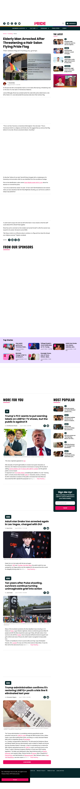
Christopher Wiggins (11, 697)
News (15, 33)
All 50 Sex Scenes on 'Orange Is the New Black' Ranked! (69, 447)
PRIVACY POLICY (41, 770)
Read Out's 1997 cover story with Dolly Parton (69, 70)
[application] (65, 80)
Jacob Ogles (10, 592)
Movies (66, 415)
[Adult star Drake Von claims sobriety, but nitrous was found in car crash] (58, 347)
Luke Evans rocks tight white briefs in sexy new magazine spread (69, 62)
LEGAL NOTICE (60, 770)
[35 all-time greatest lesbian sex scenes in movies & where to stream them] (58, 427)
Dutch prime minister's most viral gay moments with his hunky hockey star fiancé (70, 54)
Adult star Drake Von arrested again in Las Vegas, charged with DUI (27, 523)
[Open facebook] (4, 23)
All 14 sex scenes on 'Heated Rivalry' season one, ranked (70, 411)
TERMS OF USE (51, 770)
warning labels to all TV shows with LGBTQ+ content (23, 469)
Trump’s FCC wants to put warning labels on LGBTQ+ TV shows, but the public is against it (26, 418)
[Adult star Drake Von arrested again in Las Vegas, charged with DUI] (27, 545)
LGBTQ (27, 474)
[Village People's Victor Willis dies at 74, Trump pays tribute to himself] (33, 346)
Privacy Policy (5, 773)
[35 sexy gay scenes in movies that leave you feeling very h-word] (58, 454)
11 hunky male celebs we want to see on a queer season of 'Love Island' (69, 45)
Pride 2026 (55, 28)
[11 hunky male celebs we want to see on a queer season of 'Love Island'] (58, 42)
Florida (19, 635)
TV (65, 39)
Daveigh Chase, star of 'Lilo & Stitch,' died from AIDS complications (46, 356)
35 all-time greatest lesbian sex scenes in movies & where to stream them (70, 429)
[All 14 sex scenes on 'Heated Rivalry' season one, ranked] (58, 409)
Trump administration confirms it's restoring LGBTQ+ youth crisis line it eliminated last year (26, 690)
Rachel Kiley (12, 82)
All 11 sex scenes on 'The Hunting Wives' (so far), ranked (69, 438)
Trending (44, 28)
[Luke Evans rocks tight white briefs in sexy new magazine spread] (58, 60)
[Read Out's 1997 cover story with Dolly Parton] (58, 69)
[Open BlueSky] (8, 23)
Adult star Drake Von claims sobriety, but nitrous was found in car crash (71, 347)
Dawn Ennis (9, 528)
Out (24, 461)
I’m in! (65, 508)
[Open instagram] (15, 23)
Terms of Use (15, 773)
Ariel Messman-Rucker (12, 425)
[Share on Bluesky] (18, 240)
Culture (33, 28)
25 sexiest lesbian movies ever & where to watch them (69, 420)
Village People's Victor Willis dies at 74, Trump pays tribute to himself (46, 346)
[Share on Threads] (15, 240)
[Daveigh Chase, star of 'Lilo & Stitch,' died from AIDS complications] (33, 357)
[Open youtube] (19, 23)
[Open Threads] (12, 23)
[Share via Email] (12, 240)
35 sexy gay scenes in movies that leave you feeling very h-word (69, 456)
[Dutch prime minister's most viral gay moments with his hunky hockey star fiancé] (58, 51)
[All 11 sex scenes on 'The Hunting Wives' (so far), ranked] (58, 436)
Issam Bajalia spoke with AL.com (33, 182)
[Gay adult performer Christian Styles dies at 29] (8, 347)
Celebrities (67, 57)
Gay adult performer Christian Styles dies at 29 (21, 346)
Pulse (12, 631)
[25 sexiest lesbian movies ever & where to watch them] (58, 418)
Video (64, 28)
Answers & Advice (18, 28)
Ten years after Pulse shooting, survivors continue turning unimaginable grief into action (23, 585)
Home (4, 33)
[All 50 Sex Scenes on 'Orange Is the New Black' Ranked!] (58, 445)
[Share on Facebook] (9, 240)
